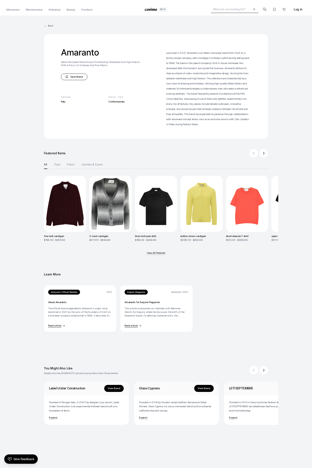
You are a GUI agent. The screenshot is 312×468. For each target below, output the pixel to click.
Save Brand (75, 77)
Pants (70, 164)
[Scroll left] (253, 370)
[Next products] (264, 153)
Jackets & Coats (92, 164)
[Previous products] (253, 153)
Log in (298, 9)
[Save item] (274, 9)
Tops (57, 164)
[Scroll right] (264, 370)
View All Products (156, 252)
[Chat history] (264, 9)
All (45, 164)
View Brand (114, 388)
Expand (53, 417)
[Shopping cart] (284, 9)
